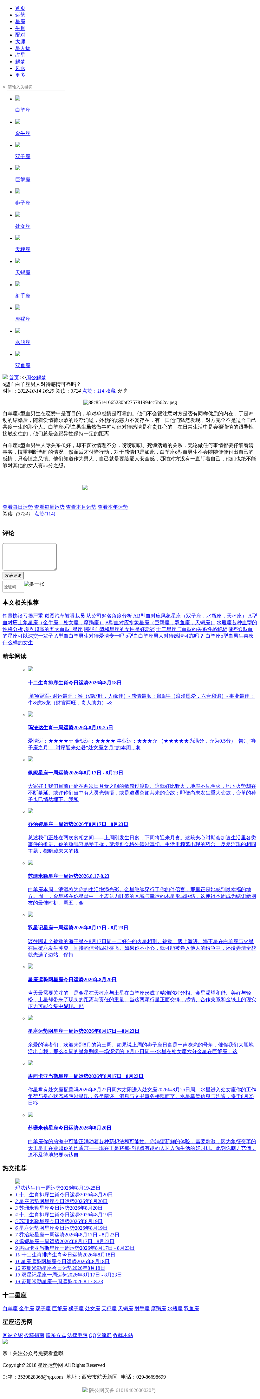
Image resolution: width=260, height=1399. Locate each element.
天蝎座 (125, 1308)
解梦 (20, 61)
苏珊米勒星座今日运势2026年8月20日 (59, 1208)
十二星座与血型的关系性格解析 (191, 629)
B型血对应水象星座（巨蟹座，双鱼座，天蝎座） (160, 622)
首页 (20, 8)
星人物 (22, 48)
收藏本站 (123, 1335)
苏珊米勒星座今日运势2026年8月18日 (60, 1268)
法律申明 (77, 1335)
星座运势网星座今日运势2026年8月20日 (61, 1201)
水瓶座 (175, 1308)
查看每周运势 (49, 507)
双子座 (43, 1308)
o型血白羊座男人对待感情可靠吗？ (165, 636)
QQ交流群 (100, 1335)
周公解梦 (36, 377)
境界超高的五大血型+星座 (53, 629)
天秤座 (109, 1308)
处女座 (92, 1308)
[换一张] (34, 586)
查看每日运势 (18, 507)
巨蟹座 (59, 1308)
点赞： (93, 391)
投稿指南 (34, 1335)
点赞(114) (44, 513)
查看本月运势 (81, 507)
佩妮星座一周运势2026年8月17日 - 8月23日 (64, 1241)
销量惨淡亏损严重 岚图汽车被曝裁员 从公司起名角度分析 (67, 616)
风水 (20, 68)
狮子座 (76, 1308)
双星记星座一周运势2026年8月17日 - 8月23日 (68, 1274)
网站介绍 (13, 1335)
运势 (20, 14)
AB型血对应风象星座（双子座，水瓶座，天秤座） (190, 616)
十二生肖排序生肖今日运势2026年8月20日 (64, 1194)
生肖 (20, 28)
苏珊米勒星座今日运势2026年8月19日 (59, 1221)
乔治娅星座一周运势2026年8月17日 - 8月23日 (67, 1234)
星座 (20, 21)
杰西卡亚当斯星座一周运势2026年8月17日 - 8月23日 (75, 1248)
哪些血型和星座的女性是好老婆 (119, 629)
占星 (20, 55)
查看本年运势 (113, 507)
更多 (20, 75)
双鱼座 (191, 1308)
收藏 (111, 391)
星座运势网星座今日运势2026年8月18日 (62, 1261)
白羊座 (10, 1308)
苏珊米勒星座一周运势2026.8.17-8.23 (59, 1281)
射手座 (142, 1308)
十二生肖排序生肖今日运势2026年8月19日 (64, 1214)
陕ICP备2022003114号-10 (133, 1365)
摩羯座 (158, 1308)
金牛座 (26, 1308)
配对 (20, 35)
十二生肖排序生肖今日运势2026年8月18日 (65, 1254)
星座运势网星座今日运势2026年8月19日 (61, 1228)
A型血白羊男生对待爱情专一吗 (89, 636)
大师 (20, 41)
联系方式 (56, 1335)
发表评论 (13, 575)
